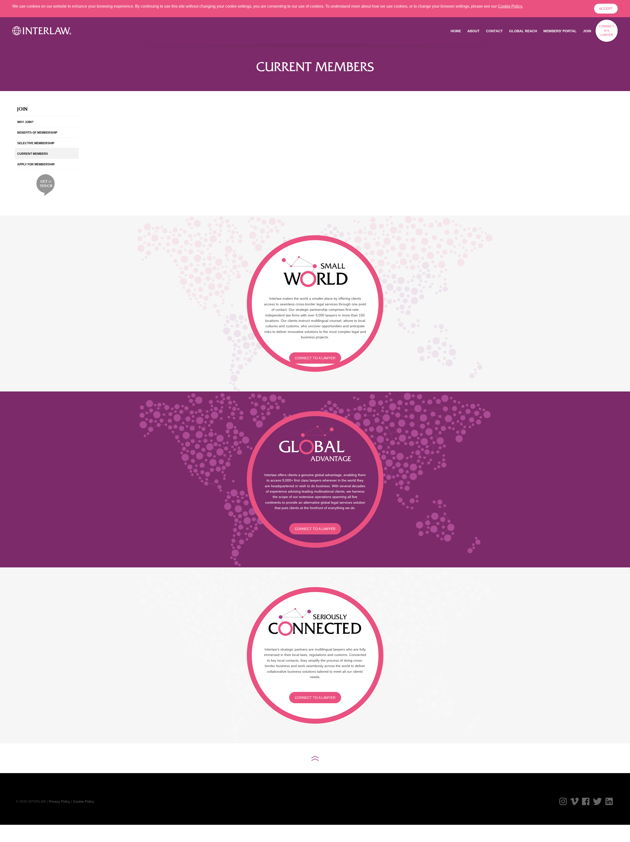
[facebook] (585, 801)
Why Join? (25, 122)
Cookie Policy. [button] (510, 6)
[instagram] (563, 801)
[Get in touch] (45, 185)
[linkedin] (609, 801)
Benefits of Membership (37, 132)
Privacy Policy (59, 801)
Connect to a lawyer (315, 358)
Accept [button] (606, 9)
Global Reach (523, 31)
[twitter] (597, 801)
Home (456, 31)
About (473, 31)
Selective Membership (35, 143)
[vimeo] (574, 801)
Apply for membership (36, 164)
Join (587, 31)
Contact (494, 31)
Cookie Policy (83, 801)
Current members (32, 154)
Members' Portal (560, 31)
